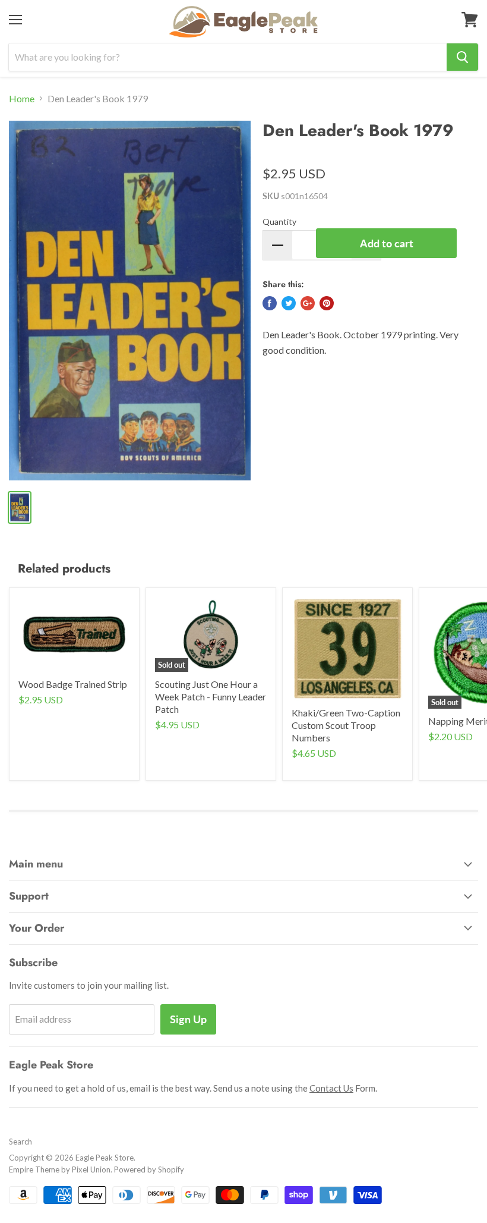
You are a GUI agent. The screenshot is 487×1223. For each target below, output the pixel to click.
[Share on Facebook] (270, 303)
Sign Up (188, 1019)
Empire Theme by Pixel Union (59, 1169)
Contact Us (331, 1088)
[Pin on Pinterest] (327, 303)
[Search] (462, 57)
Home (21, 98)
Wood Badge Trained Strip (72, 684)
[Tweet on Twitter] (289, 303)
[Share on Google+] (308, 303)
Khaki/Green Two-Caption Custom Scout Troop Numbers (346, 725)
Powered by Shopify (149, 1169)
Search (20, 1141)
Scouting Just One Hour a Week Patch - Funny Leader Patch (210, 696)
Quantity (279, 221)
